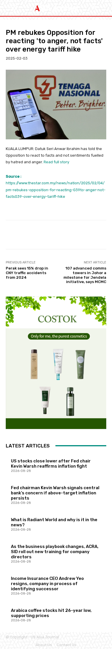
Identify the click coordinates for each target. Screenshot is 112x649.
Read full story (56, 162)
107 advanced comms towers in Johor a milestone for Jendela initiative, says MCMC (84, 275)
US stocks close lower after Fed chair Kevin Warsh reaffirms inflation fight (51, 463)
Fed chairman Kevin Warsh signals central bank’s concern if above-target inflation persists (55, 493)
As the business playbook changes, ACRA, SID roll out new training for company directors (55, 551)
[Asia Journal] (56, 8)
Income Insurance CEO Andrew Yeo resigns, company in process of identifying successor (47, 583)
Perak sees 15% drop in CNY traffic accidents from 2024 (27, 272)
